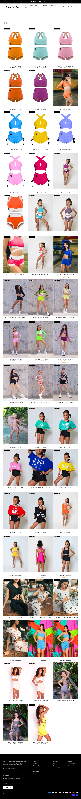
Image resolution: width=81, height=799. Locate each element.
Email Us (35, 761)
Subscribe (8, 787)
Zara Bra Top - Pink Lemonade (65, 66)
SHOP (26, 5)
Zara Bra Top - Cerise (15, 66)
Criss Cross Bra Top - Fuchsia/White (15, 274)
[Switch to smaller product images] (4, 23)
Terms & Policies (57, 767)
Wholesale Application (73, 765)
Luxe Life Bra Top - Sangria (40, 191)
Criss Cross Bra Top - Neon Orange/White (15, 232)
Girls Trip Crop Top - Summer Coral (65, 530)
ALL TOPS (13, 11)
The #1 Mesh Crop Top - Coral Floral (40, 402)
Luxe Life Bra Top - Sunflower (40, 149)
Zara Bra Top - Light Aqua (40, 66)
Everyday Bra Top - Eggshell (40, 700)
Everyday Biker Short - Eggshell (15, 700)
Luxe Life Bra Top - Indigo (65, 149)
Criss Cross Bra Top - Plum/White (65, 191)
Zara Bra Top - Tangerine (15, 107)
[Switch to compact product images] (6, 23)
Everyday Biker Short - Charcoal (65, 700)
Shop (8, 11)
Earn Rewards (71, 761)
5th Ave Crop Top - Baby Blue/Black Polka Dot (66, 617)
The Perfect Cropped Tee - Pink (15, 487)
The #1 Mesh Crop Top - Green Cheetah (40, 317)
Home (4, 11)
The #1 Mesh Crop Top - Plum (65, 359)
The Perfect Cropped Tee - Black (40, 530)
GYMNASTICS (44, 5)
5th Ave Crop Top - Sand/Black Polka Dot (40, 617)
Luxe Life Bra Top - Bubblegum (15, 191)
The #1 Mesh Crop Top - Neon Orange (65, 107)
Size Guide (35, 763)
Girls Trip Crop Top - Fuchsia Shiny (40, 574)
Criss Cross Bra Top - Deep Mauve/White (65, 232)
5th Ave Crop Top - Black (15, 617)
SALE (26, 7)
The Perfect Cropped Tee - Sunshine (65, 487)
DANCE (31, 5)
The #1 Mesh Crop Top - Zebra (65, 402)
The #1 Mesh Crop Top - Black (15, 402)
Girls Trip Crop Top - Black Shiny (65, 574)
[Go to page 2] (46, 748)
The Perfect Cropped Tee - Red (15, 530)
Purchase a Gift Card (72, 763)
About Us (55, 761)
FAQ (34, 767)
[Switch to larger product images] (2, 23)
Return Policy (56, 765)
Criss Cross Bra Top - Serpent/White (40, 232)
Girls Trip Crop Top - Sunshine (15, 574)
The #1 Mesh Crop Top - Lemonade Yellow (65, 317)
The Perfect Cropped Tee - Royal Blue (40, 487)
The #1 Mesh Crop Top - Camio (15, 359)
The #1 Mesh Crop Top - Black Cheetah (15, 317)
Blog (54, 763)
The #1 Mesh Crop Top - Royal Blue (66, 274)
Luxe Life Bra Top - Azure (15, 149)
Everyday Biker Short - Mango (40, 742)
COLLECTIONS (52, 5)
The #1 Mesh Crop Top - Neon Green (40, 359)
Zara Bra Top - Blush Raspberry (40, 107)
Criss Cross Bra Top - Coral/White (40, 274)
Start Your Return (37, 765)
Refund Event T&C (57, 770)
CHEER (37, 5)
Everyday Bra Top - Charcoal (15, 742)
